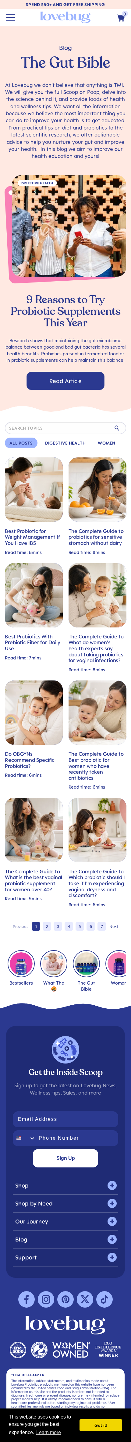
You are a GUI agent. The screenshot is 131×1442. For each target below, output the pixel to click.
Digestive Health (65, 443)
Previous (20, 926)
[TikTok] (104, 1299)
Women (106, 443)
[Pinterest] (65, 1299)
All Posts (21, 443)
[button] (120, 17)
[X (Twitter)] (85, 1299)
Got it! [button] (101, 1425)
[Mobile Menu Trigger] (10, 17)
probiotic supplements (34, 360)
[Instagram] (46, 1299)
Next (113, 926)
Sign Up (65, 1158)
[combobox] (24, 1138)
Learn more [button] (48, 1432)
